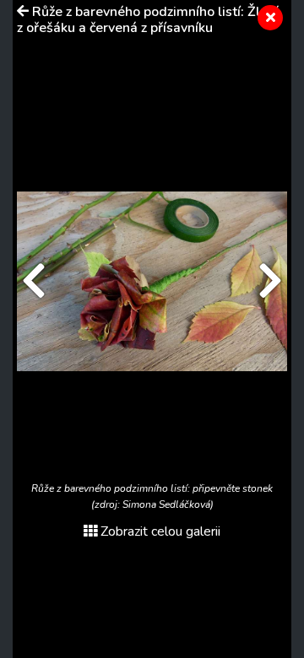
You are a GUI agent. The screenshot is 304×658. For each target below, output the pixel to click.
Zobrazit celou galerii (160, 531)
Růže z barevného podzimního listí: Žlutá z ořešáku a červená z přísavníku (148, 20)
